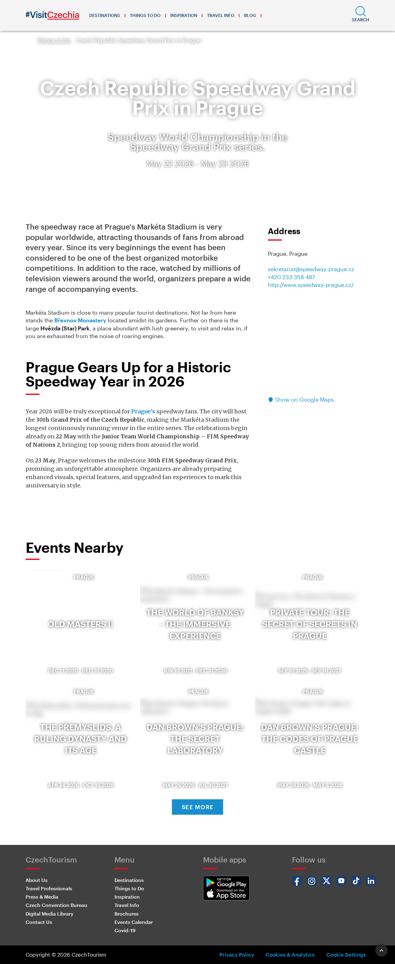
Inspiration (183, 15)
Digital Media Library (49, 913)
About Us (37, 880)
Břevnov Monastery (80, 320)
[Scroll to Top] (381, 950)
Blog (250, 15)
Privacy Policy (236, 954)
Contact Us (39, 922)
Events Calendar (133, 922)
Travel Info (220, 15)
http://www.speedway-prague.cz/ (311, 284)
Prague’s (143, 411)
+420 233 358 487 (291, 277)
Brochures (126, 913)
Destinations (104, 15)
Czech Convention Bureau (56, 905)
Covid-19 (124, 930)
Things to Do (145, 15)
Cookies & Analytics (289, 954)
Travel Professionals (49, 888)
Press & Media (42, 897)
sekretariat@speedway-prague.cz (311, 269)
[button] (360, 15)
